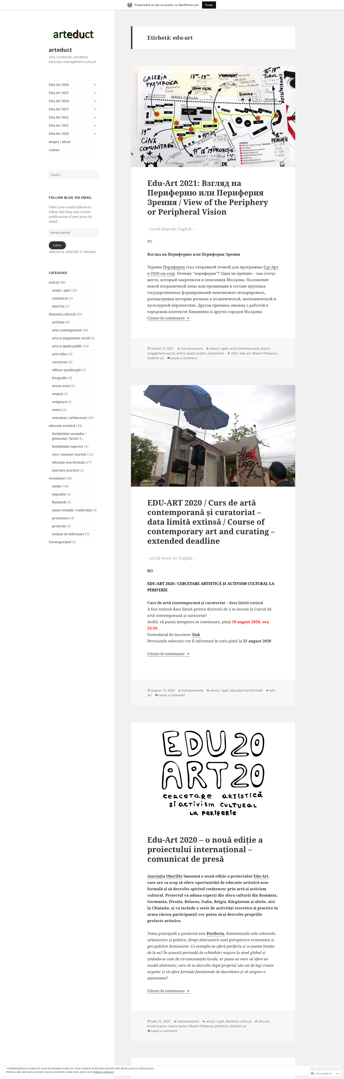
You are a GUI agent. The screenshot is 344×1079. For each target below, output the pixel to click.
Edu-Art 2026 (59, 84)
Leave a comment (184, 358)
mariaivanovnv (192, 348)
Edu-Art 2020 (59, 133)
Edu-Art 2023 (59, 109)
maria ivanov (178, 1026)
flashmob (59, 502)
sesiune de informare (68, 534)
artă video (59, 354)
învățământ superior (67, 446)
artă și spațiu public (67, 346)
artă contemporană (66, 330)
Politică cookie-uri (103, 1072)
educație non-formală (68, 462)
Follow (57, 245)
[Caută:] (73, 174)
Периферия (174, 267)
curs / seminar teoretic (69, 454)
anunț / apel (61, 290)
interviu (58, 306)
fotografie (59, 378)
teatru (57, 410)
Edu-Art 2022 (59, 117)
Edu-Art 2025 (59, 93)
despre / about (60, 142)
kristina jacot (157, 1026)
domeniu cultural (62, 314)
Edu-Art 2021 (59, 125)
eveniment (57, 478)
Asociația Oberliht (165, 876)
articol (54, 282)
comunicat (60, 298)
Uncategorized (60, 542)
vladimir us (155, 358)
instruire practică (65, 470)
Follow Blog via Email (70, 197)
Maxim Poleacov (264, 353)
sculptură (59, 402)
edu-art (245, 353)
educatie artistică (62, 426)
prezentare (60, 518)
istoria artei (61, 386)
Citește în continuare (166, 318)
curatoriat (59, 362)
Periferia (215, 933)
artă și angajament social (71, 338)
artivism (58, 322)
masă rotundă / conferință (72, 510)
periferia (221, 1026)
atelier (57, 486)
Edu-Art (260, 876)
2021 (234, 353)
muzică (57, 394)
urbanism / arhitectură (69, 418)
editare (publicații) (66, 370)
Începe (209, 4)
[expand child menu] (95, 84)
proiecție (59, 526)
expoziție (59, 494)
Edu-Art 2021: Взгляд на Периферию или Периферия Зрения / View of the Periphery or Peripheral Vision (207, 197)
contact (54, 150)
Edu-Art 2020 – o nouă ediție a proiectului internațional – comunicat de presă (205, 849)
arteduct (60, 49)
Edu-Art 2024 (59, 101)
